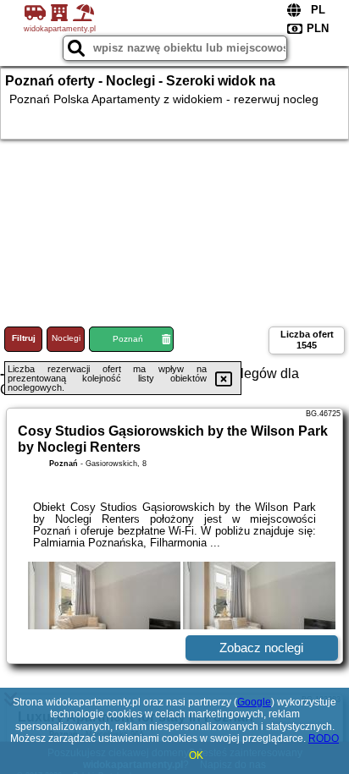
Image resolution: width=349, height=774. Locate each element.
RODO (323, 738)
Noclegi (66, 338)
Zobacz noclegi (261, 647)
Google (254, 702)
